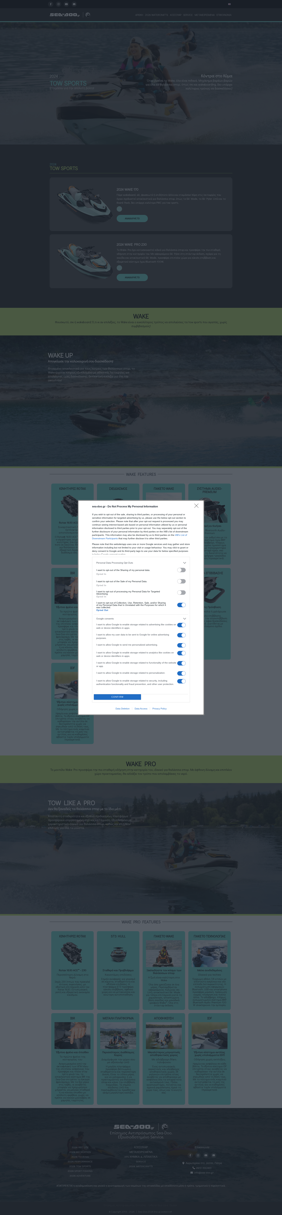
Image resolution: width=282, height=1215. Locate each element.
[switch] (181, 570)
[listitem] (141, 563)
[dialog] (141, 607)
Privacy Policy (159, 708)
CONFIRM (117, 697)
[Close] (197, 507)
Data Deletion (123, 708)
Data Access (141, 708)
